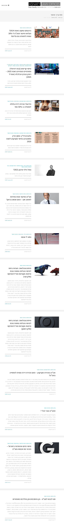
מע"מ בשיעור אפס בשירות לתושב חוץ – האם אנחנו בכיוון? (18, 198)
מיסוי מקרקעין (28, 65)
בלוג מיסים (54, 17)
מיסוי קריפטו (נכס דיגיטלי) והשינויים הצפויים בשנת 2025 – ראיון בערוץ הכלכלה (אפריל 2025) (18, 72)
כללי (25, 165)
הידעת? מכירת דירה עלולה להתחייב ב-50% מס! (20, 105)
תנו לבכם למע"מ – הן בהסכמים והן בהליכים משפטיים (34, 499)
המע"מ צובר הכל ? (48, 410)
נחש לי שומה (26, 237)
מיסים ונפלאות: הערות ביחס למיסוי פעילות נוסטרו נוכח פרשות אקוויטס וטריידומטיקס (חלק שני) (19, 272)
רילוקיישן (10, 65)
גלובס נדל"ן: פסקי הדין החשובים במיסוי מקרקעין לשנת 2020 (18, 139)
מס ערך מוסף (23, 27)
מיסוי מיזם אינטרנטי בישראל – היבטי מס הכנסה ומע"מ (19, 447)
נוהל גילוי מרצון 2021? (22, 169)
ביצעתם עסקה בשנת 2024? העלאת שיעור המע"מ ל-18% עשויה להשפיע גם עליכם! (19, 33)
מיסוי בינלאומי (22, 64)
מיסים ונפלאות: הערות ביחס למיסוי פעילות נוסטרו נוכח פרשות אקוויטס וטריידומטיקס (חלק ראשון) (19, 324)
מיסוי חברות (10, 64)
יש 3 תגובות (51, 394)
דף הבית (60, 17)
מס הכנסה (22, 65)
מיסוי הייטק (16, 64)
